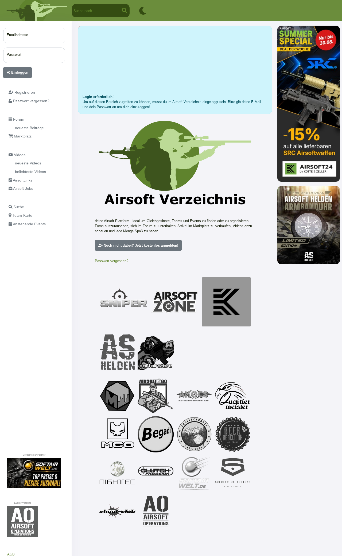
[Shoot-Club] (117, 511)
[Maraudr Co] (117, 434)
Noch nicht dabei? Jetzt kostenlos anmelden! (140, 245)
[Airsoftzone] (175, 301)
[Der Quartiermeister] (233, 396)
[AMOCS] (194, 396)
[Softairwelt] (194, 473)
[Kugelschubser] (194, 434)
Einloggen (19, 72)
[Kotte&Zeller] (226, 301)
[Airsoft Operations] (156, 511)
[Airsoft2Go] (156, 396)
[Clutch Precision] (156, 473)
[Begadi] (156, 434)
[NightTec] (117, 473)
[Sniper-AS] (123, 301)
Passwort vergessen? (111, 261)
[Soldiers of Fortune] (233, 473)
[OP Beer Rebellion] (233, 434)
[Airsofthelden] (117, 352)
